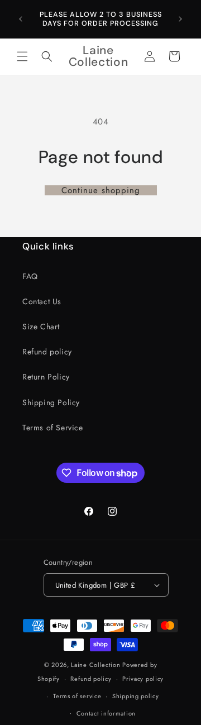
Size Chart (41, 326)
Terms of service (77, 696)
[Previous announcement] (20, 19)
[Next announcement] (180, 19)
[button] (22, 56)
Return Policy (46, 376)
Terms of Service (52, 427)
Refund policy (47, 351)
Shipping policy (135, 696)
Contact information (106, 713)
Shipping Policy (51, 402)
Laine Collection (95, 664)
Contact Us (41, 301)
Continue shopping (100, 190)
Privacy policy (143, 678)
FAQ (30, 276)
